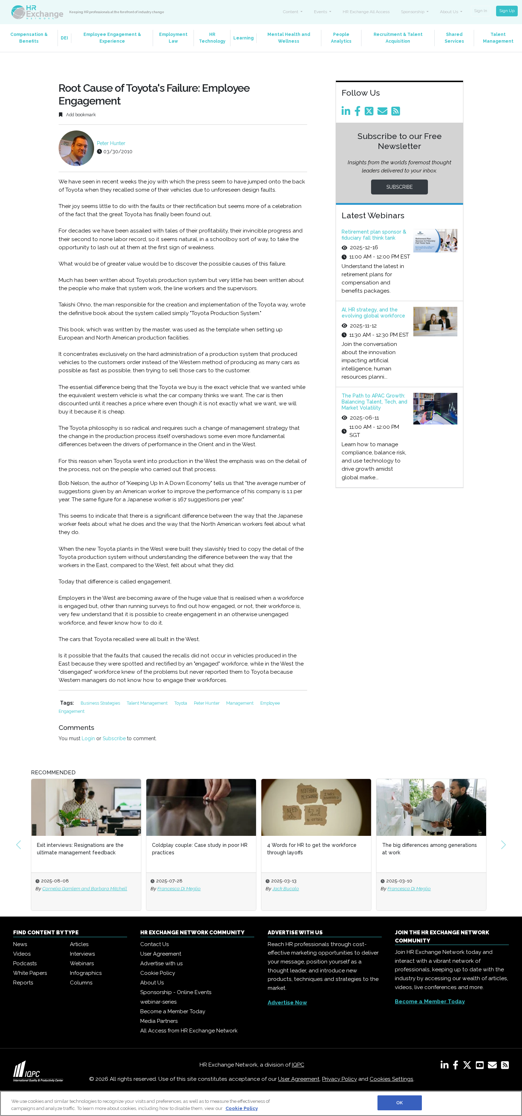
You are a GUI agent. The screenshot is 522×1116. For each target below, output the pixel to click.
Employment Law (173, 38)
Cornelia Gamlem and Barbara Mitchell (84, 888)
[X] (468, 1066)
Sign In (480, 10)
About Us (152, 982)
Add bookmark (80, 114)
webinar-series (158, 1002)
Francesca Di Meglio (179, 888)
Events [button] (321, 11)
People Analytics (341, 38)
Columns (81, 982)
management (240, 703)
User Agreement (160, 954)
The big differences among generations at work (429, 848)
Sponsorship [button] (413, 11)
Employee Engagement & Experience (112, 38)
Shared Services (454, 38)
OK (399, 1102)
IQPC (298, 1065)
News (20, 944)
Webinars (82, 963)
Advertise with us (161, 963)
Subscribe (114, 738)
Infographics (86, 973)
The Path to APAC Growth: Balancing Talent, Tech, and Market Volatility (374, 402)
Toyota (181, 703)
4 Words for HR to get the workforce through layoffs (312, 848)
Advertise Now (287, 1002)
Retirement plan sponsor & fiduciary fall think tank (374, 235)
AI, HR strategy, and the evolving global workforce (373, 313)
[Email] (383, 113)
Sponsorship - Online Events (175, 992)
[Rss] (397, 113)
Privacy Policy (339, 1079)
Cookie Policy (157, 973)
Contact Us (154, 944)
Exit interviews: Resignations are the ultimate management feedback (80, 848)
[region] (261, 1103)
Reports (23, 982)
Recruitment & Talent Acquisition (398, 38)
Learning (243, 38)
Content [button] (291, 11)
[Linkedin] (347, 113)
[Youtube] (481, 1066)
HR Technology (212, 38)
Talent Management (498, 38)
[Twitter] (370, 113)
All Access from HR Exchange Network (189, 1030)
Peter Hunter (111, 143)
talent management (148, 703)
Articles (79, 944)
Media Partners (159, 1021)
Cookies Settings (391, 1079)
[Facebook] (358, 113)
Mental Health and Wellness (288, 38)
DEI (64, 38)
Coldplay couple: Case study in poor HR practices (200, 848)
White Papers (30, 973)
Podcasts (25, 963)
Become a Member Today (172, 1011)
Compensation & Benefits (29, 38)
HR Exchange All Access (366, 11)
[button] (18, 845)
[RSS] (505, 1066)
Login (88, 738)
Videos (22, 954)
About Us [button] (449, 11)
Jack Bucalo (285, 888)
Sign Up (507, 10)
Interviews (82, 954)
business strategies (101, 703)
